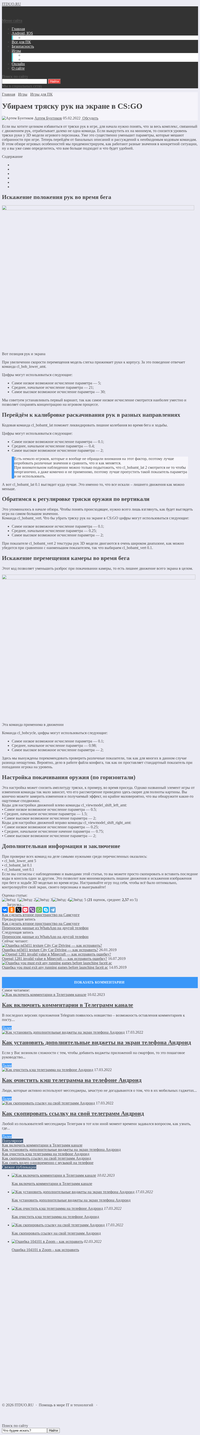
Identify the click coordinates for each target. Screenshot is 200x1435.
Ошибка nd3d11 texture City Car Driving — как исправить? (50, 950)
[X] (18, 910)
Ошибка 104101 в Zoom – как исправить (45, 1250)
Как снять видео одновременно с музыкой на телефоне (47, 1163)
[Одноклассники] (12, 910)
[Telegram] (53, 910)
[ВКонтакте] (5, 910)
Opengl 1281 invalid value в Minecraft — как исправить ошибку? (54, 959)
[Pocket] (25, 910)
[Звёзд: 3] (44, 900)
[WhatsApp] (39, 910)
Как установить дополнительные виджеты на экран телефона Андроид (96, 1042)
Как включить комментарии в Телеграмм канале (67, 1005)
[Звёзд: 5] (77, 900)
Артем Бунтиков (48, 118)
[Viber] (32, 910)
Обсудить (89, 118)
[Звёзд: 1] (10, 900)
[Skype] (46, 910)
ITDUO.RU (11, 4)
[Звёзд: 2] (27, 900)
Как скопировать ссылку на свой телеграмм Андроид (73, 1113)
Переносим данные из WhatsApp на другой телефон (45, 928)
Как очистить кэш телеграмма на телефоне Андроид (71, 1080)
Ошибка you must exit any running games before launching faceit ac (55, 967)
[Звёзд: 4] (60, 900)
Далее (7, 1028)
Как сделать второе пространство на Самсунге (41, 915)
